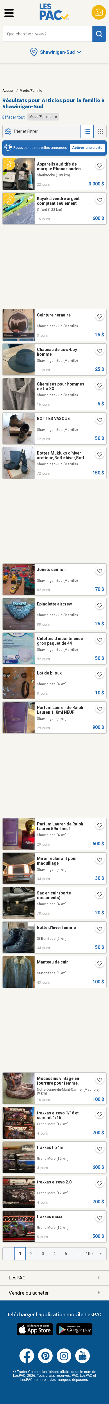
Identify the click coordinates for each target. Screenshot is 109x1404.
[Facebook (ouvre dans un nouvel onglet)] (26, 1362)
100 (89, 1253)
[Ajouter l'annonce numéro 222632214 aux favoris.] (97, 1115)
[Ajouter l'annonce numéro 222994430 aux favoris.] (97, 571)
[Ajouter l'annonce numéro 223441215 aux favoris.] (97, 455)
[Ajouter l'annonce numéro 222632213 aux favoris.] (97, 1184)
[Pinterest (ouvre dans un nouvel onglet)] (45, 1362)
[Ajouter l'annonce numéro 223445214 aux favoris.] (97, 420)
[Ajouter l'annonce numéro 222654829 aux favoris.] (97, 317)
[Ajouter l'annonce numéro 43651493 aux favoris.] (97, 964)
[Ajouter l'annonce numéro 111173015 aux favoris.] (97, 606)
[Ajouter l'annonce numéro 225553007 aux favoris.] (97, 386)
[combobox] (47, 34)
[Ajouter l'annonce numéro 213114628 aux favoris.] (97, 675)
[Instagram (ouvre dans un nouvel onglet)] (64, 1362)
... (77, 1253)
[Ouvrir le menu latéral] (9, 13)
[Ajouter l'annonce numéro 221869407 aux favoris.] (97, 826)
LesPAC (54, 1278)
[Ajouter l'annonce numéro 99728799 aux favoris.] (97, 895)
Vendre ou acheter (54, 1293)
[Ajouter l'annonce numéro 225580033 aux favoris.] (97, 200)
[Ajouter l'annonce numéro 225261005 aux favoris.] (97, 166)
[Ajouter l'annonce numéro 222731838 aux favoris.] (97, 640)
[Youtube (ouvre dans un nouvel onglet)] (82, 1362)
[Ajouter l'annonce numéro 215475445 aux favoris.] (97, 860)
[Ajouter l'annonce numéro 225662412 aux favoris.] (97, 351)
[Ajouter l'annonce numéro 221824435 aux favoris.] (97, 709)
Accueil (8, 91)
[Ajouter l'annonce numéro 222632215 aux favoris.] (97, 1149)
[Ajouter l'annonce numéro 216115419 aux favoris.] (97, 1080)
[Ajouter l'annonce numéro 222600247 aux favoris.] (97, 1218)
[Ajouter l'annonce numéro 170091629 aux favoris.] (97, 929)
